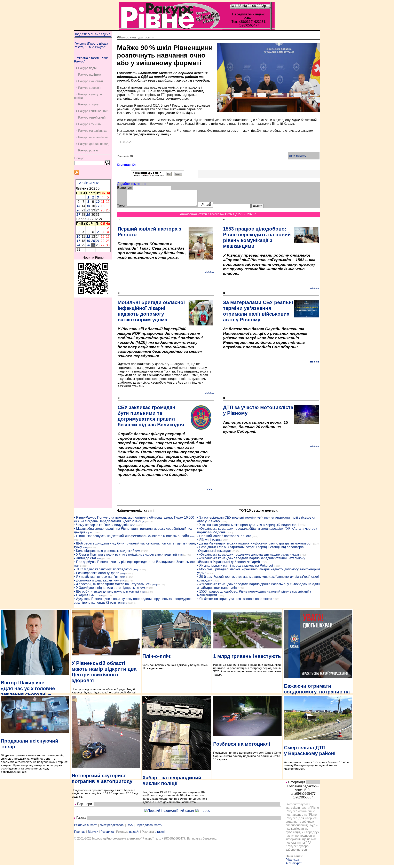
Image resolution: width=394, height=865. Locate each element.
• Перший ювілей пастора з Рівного (224, 536)
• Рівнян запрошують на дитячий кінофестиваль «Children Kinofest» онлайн (131, 536)
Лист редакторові (112, 825)
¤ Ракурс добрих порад (92, 143)
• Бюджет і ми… (86, 595)
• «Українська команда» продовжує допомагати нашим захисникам (248, 554)
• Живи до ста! (85, 558)
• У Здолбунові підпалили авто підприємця (106, 587)
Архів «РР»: (89, 183)
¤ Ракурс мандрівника (91, 130)
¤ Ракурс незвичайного (92, 137)
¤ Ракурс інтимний (88, 124)
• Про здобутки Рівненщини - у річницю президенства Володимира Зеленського (134, 562)
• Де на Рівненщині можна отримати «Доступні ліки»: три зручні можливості (254, 543)
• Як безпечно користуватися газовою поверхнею (234, 599)
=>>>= (209, 272)
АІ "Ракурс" (293, 863)
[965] (90, 533)
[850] (122, 577)
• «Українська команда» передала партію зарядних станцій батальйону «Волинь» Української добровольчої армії (251, 560)
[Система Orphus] (157, 176)
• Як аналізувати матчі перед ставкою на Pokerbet (235, 565)
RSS (130, 825)
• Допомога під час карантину (96, 580)
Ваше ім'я (124, 187)
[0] (143, 521)
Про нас (79, 831)
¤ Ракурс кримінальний (92, 111)
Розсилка (107, 831)
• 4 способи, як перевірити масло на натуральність (112, 584)
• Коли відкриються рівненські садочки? (104, 550)
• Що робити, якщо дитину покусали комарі (106, 591)
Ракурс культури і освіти (136, 37)
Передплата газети (148, 825)
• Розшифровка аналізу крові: (96, 573)
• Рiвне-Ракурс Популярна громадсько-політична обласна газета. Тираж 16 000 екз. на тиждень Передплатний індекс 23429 (134, 519)
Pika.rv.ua (292, 859)
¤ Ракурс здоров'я (88, 87)
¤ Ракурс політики (88, 74)
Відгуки (93, 831)
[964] (132, 525)
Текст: (121, 205)
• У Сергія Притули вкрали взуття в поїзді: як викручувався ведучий (125, 554)
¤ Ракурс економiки (89, 81)
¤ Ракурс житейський (90, 117)
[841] (122, 573)
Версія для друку (297, 156)
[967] (122, 581)
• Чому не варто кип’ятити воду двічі (101, 525)
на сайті (134, 831)
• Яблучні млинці (209, 539)
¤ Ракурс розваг (87, 150)
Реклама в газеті (85, 825)
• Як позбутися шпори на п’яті (96, 576)
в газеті (160, 831)
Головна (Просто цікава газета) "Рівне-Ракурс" (91, 45)
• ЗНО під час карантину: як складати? (103, 569)
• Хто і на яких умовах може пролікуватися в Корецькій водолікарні (248, 525)
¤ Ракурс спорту (87, 104)
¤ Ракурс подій (86, 68)
